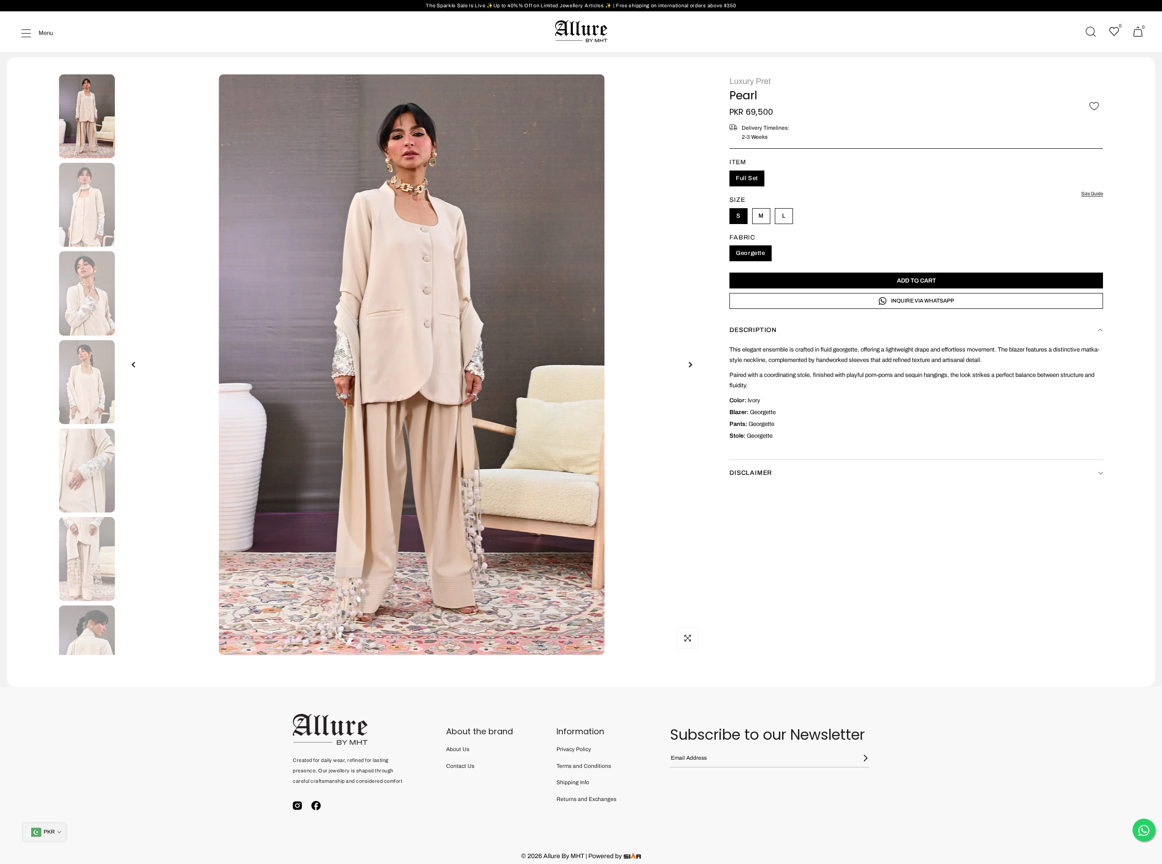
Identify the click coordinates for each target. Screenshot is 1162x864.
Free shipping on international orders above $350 (676, 5)
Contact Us (460, 766)
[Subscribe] (860, 758)
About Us (457, 749)
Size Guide (1092, 193)
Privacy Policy (573, 749)
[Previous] (134, 364)
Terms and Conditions (583, 766)
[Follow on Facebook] (316, 805)
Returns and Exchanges (586, 799)
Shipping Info (572, 782)
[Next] (690, 364)
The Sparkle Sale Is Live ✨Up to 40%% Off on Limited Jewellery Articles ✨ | (521, 5)
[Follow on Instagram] (297, 805)
